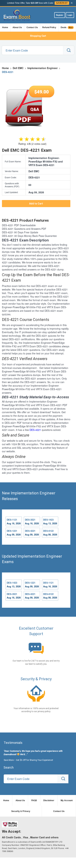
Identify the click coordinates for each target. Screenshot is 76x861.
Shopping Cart (38, 35)
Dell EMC (18, 68)
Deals (67, 27)
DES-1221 (14, 532)
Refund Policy (49, 27)
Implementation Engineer (42, 68)
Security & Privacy (20, 811)
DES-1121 (14, 521)
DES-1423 (50, 521)
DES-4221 (35, 430)
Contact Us (32, 27)
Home (5, 27)
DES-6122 (50, 532)
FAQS (34, 800)
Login (70, 15)
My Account (67, 800)
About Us (17, 27)
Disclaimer (48, 800)
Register (59, 15)
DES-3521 (32, 521)
